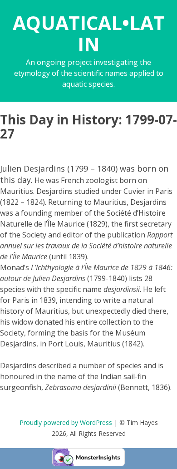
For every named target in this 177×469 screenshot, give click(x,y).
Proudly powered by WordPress (66, 422)
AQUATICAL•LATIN (89, 33)
